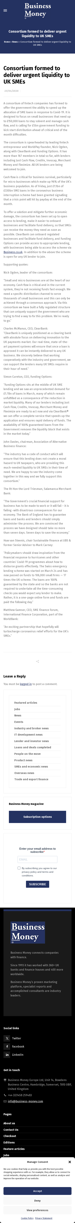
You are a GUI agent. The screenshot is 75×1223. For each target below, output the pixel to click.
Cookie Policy (27, 1218)
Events (18, 722)
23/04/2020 (11, 90)
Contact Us (10, 1129)
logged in (26, 684)
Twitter (16, 1038)
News (15, 42)
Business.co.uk (12, 252)
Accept (37, 1191)
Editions (9, 1142)
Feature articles (14, 1149)
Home (7, 42)
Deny (37, 1200)
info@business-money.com (25, 1101)
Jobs (17, 709)
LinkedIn (17, 1054)
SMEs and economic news (31, 766)
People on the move (27, 754)
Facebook (18, 1046)
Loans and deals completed (32, 747)
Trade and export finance (31, 779)
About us (9, 1123)
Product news (23, 760)
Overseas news (24, 773)
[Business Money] (37, 10)
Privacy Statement (43, 1218)
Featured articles (25, 702)
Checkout (9, 1136)
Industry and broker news (31, 728)
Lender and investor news (31, 741)
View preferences (37, 1210)
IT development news (28, 734)
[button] (70, 1162)
